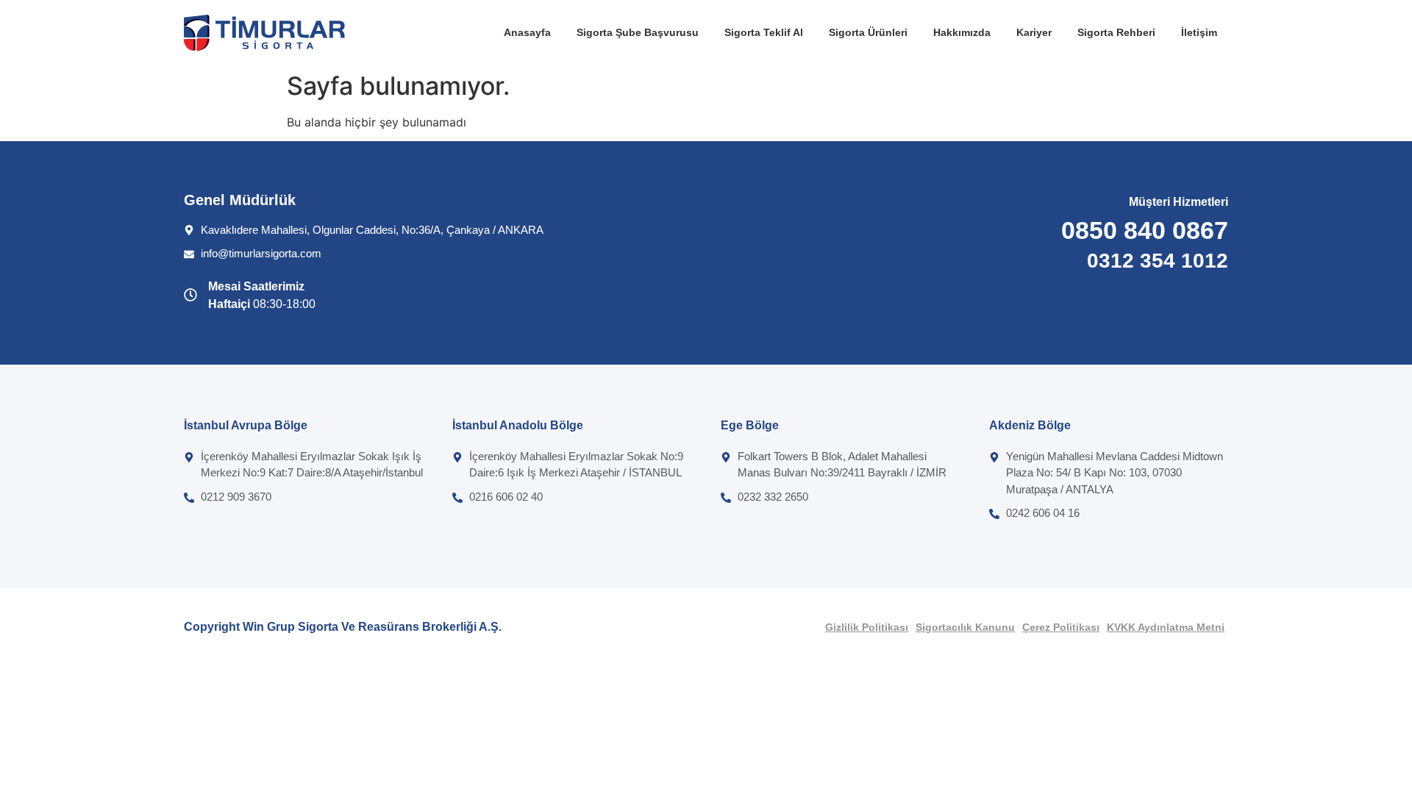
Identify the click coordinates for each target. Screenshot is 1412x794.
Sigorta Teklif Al (763, 32)
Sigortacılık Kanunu (965, 627)
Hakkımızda (962, 32)
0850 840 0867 (1144, 230)
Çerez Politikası (1060, 627)
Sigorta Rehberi (1116, 32)
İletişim (1199, 32)
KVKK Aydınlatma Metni (1165, 627)
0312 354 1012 (1157, 260)
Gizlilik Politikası (866, 627)
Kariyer (1034, 32)
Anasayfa (527, 32)
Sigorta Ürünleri (868, 32)
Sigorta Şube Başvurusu (638, 32)
